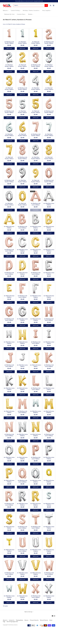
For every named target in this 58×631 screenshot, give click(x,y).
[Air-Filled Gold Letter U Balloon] (48, 542)
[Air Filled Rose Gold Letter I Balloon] (35, 333)
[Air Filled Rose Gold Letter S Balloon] (22, 519)
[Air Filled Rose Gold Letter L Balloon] (35, 380)
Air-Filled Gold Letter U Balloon (49, 550)
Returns (26, 620)
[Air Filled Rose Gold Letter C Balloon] (9, 242)
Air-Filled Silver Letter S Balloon (48, 504)
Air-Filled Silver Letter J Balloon (22, 365)
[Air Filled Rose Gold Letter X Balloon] (35, 588)
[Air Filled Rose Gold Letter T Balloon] (35, 519)
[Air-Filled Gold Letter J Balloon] (35, 357)
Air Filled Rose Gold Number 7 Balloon (35, 135)
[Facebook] (52, 616)
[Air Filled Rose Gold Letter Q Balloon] (22, 473)
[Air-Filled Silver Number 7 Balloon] (48, 126)
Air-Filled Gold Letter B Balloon (49, 227)
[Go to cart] (53, 5)
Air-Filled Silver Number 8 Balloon (35, 158)
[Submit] (46, 5)
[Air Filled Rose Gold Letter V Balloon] (9, 565)
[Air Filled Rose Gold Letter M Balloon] (22, 403)
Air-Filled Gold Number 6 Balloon (22, 135)
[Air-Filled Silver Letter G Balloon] (22, 311)
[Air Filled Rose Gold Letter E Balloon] (35, 265)
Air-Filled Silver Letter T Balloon (48, 527)
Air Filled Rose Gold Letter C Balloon (9, 250)
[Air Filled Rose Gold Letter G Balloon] (9, 311)
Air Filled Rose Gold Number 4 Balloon (22, 88)
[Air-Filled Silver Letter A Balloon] (48, 196)
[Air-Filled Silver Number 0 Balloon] (9, 196)
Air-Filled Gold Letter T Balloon (9, 550)
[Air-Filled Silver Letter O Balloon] (9, 450)
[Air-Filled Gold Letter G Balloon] (35, 311)
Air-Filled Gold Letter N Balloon (35, 435)
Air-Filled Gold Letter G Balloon (35, 319)
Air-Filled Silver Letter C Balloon (22, 250)
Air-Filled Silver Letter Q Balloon (35, 481)
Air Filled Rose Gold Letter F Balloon (22, 296)
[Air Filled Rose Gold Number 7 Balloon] (35, 126)
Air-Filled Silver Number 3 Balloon (48, 65)
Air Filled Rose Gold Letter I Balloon (35, 342)
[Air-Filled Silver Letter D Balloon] (48, 242)
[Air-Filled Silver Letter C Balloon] (22, 242)
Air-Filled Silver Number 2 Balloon (9, 65)
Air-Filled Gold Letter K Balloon (22, 389)
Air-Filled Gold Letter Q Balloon (49, 481)
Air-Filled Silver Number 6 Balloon (9, 135)
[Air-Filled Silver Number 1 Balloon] (22, 33)
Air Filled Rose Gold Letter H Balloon (49, 319)
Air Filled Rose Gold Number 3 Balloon (35, 65)
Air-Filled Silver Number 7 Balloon (49, 135)
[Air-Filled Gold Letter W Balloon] (22, 588)
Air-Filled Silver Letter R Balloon (22, 504)
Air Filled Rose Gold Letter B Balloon (22, 227)
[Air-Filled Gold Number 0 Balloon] (22, 196)
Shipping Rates (19, 620)
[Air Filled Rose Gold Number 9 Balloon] (9, 173)
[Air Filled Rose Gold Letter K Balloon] (48, 357)
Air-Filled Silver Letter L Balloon (48, 389)
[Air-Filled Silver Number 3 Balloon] (48, 57)
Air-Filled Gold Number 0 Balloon (22, 204)
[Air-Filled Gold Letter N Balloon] (35, 427)
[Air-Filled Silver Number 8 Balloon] (35, 150)
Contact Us (11, 620)
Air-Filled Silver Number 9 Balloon (22, 181)
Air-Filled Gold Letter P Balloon (9, 481)
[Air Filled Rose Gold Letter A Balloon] (35, 196)
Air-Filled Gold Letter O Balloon (22, 458)
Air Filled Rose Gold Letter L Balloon (35, 389)
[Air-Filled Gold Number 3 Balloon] (9, 80)
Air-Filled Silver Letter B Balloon (35, 227)
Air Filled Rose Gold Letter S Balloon (22, 527)
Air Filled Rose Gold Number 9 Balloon (9, 181)
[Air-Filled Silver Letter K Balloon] (9, 380)
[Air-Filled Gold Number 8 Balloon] (48, 150)
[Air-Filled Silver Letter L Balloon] (48, 380)
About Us (5, 620)
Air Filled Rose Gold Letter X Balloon (35, 596)
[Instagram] (54, 616)
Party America (14, 625)
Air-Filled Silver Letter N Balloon (22, 435)
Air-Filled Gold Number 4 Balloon (48, 88)
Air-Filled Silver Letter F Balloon (35, 296)
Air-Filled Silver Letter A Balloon (48, 204)
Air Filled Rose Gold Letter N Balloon (9, 435)
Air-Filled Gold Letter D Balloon (22, 273)
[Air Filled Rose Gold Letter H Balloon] (48, 311)
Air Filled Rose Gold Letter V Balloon (9, 573)
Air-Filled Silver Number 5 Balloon (22, 111)
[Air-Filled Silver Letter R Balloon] (22, 496)
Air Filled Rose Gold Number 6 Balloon (49, 111)
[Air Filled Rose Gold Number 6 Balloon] (48, 103)
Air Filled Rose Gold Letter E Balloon (35, 273)
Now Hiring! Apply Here (12, 621)
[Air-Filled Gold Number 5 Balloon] (35, 103)
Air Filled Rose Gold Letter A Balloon (35, 204)
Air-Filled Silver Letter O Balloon (9, 458)
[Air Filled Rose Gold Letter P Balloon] (35, 450)
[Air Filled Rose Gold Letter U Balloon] (22, 542)
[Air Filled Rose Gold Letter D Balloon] (9, 265)
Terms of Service (44, 620)
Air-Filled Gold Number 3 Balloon (9, 88)
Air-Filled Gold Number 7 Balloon (9, 158)
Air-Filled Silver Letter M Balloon (35, 412)
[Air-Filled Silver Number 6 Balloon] (9, 126)
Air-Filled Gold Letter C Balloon (35, 250)
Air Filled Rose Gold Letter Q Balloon (22, 481)
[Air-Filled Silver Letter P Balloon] (48, 450)
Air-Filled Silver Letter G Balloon (22, 319)
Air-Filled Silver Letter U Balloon (35, 550)
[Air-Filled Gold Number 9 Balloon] (35, 173)
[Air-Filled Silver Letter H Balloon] (9, 334)
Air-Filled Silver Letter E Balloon (48, 273)
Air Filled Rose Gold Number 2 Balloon (49, 42)
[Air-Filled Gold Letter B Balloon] (48, 219)
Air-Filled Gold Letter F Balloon (49, 296)
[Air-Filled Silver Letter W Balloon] (9, 588)
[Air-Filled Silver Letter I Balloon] (48, 333)
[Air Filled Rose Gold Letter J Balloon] (9, 357)
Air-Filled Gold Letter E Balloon (9, 296)
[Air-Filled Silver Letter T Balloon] (48, 519)
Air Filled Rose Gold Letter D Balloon (9, 273)
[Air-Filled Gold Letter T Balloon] (9, 542)
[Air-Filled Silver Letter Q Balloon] (35, 473)
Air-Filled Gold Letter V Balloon (35, 573)
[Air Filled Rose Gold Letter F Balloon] (22, 288)
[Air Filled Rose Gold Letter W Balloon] (48, 565)
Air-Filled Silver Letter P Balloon (48, 458)
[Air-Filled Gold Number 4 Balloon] (48, 80)
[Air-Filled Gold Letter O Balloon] (22, 450)
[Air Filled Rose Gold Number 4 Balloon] (22, 80)
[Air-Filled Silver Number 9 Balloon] (22, 173)
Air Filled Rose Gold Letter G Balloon (9, 319)
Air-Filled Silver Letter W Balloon (9, 596)
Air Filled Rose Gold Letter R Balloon (9, 504)
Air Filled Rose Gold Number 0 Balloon (49, 181)
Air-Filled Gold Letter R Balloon (35, 504)
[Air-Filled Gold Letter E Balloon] (9, 288)
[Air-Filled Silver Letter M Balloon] (35, 403)
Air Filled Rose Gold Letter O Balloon (49, 435)
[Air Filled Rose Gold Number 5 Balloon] (9, 103)
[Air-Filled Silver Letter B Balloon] (35, 219)
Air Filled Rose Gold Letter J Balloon (9, 365)
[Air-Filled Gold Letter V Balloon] (35, 565)
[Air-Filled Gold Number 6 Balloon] (22, 126)
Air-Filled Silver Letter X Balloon (48, 596)
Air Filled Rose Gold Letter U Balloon (22, 550)
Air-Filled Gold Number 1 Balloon (35, 42)
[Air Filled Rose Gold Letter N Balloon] (9, 427)
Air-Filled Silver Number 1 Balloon (22, 42)
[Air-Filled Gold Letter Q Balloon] (48, 473)
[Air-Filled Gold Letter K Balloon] (22, 380)
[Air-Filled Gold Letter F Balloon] (48, 288)
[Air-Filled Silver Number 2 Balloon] (9, 57)
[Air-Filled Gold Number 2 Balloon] (22, 57)
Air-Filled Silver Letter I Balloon (48, 342)
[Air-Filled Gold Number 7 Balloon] (9, 150)
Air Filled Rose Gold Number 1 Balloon (9, 42)
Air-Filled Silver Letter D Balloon (48, 250)
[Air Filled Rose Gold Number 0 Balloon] (48, 173)
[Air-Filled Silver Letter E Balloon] (48, 265)
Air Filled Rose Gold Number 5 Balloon (9, 111)
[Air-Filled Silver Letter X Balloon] (48, 588)
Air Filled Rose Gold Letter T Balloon (35, 527)
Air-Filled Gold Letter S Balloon (9, 527)
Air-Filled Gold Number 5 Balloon (35, 111)
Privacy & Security (34, 620)
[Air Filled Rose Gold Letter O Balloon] (48, 427)
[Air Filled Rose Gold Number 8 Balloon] (22, 150)
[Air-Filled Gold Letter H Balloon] (22, 334)
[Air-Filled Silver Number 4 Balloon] (35, 80)
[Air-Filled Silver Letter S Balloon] (48, 496)
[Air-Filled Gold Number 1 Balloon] (35, 33)
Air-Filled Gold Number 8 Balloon (48, 158)
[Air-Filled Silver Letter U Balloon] (35, 542)
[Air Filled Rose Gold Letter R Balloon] (9, 496)
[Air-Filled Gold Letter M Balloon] (48, 403)
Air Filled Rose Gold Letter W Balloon (49, 573)
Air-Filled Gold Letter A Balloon (9, 227)
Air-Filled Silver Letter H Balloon (9, 342)
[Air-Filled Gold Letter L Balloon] (9, 403)
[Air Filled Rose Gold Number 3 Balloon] (35, 57)
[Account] (50, 5)
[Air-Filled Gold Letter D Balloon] (22, 265)
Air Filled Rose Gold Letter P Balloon (35, 458)
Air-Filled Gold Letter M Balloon (49, 412)
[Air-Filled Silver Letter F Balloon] (35, 288)
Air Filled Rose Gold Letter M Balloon (22, 412)
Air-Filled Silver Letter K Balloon (9, 389)
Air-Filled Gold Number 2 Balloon (22, 65)
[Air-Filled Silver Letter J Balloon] (22, 357)
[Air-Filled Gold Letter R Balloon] (35, 496)
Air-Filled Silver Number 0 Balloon (9, 204)
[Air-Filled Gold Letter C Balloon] (35, 242)
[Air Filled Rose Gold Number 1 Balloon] (9, 33)
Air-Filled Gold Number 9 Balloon (35, 181)
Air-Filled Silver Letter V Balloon (22, 573)
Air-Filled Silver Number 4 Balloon (35, 88)
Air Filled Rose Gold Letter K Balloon (49, 365)
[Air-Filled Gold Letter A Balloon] (9, 219)
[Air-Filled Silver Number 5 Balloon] (22, 103)
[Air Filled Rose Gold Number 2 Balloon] (48, 34)
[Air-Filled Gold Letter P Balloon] (9, 473)
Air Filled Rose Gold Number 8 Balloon (22, 158)
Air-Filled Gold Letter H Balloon (22, 342)
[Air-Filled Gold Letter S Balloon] (9, 519)
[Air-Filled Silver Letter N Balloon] (22, 427)
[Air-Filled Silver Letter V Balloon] (22, 565)
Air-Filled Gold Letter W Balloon (22, 596)
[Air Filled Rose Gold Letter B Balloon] (22, 219)
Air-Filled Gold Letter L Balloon (9, 412)
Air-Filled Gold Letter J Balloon (35, 365)
